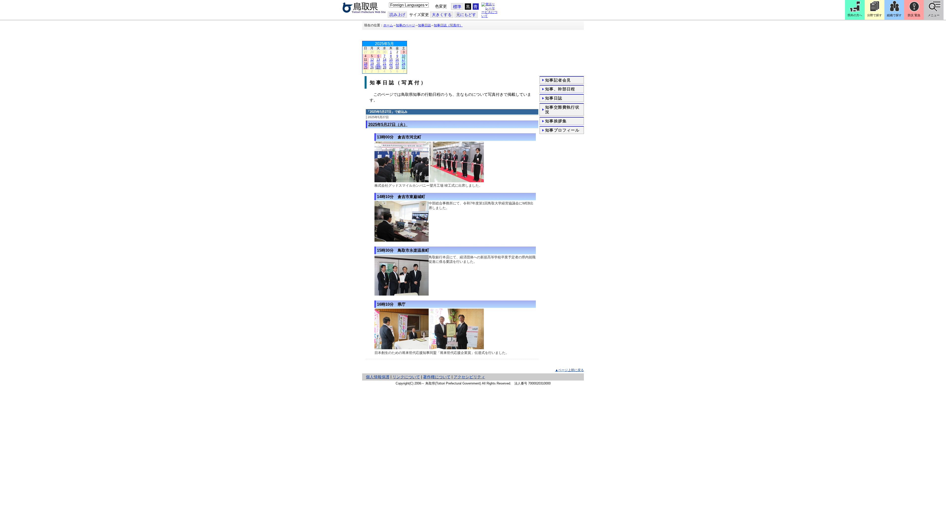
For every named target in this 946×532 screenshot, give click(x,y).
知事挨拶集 (556, 121)
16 (397, 60)
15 (391, 60)
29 (391, 67)
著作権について (437, 377)
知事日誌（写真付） (448, 25)
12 (372, 60)
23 (397, 64)
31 (403, 67)
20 (378, 64)
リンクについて (406, 377)
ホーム (388, 25)
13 (378, 60)
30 (397, 67)
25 (365, 67)
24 (403, 64)
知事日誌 (424, 25)
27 (378, 67)
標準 (457, 6)
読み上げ (397, 15)
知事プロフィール (562, 130)
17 (403, 60)
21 (384, 64)
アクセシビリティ (469, 377)
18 (365, 64)
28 (384, 67)
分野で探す (874, 15)
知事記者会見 (558, 80)
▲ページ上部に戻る (569, 370)
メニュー (934, 15)
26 (372, 67)
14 (384, 60)
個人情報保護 (377, 377)
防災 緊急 (914, 15)
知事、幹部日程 (560, 89)
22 (391, 64)
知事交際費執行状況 (562, 109)
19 (372, 64)
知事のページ (405, 25)
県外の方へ (854, 15)
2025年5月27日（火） (387, 124)
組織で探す (894, 15)
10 (403, 56)
